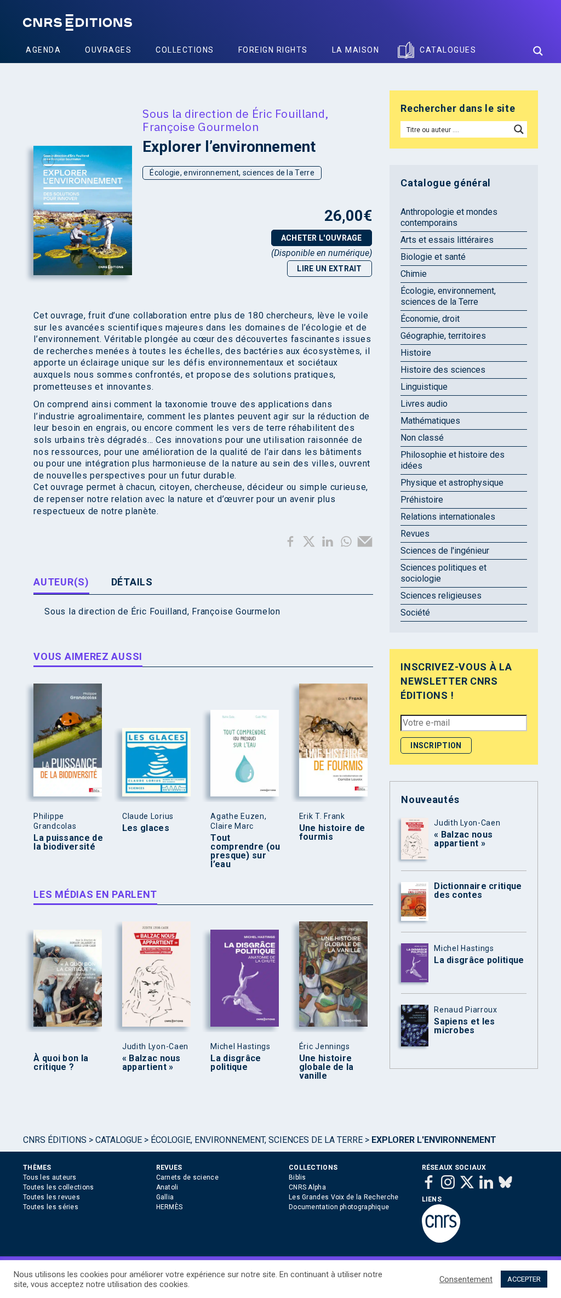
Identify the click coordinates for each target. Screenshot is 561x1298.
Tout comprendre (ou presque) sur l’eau (245, 851)
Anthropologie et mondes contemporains (448, 217)
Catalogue (118, 1140)
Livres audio (424, 403)
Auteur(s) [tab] (61, 582)
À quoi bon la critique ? (60, 1063)
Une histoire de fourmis (332, 832)
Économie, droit (430, 319)
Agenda (43, 49)
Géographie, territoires (443, 336)
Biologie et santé (433, 257)
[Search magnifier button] (538, 51)
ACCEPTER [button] (524, 1279)
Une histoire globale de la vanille (326, 1067)
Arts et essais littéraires (447, 240)
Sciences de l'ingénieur (444, 550)
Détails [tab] (132, 582)
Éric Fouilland (288, 113)
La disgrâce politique (235, 1063)
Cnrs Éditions (55, 1140)
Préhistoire (421, 499)
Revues (415, 533)
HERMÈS (169, 1207)
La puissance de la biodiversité (68, 842)
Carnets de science (187, 1177)
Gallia (165, 1197)
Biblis (297, 1177)
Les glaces (145, 828)
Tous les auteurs (50, 1177)
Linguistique (424, 387)
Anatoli (167, 1187)
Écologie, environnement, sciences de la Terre (232, 172)
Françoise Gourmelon (200, 126)
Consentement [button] (466, 1279)
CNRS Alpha (307, 1187)
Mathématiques (430, 420)
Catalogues (448, 49)
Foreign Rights (273, 49)
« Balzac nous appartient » (151, 1063)
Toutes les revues (51, 1197)
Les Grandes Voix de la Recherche (344, 1197)
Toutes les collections (58, 1187)
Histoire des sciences (442, 370)
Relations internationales (447, 516)
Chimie (413, 274)
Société (415, 612)
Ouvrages (108, 49)
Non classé (422, 437)
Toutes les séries (50, 1207)
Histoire (415, 353)
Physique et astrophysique (451, 482)
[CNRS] (441, 1240)
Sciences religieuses (441, 595)
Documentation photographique (339, 1207)
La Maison (356, 49)
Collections (185, 49)
